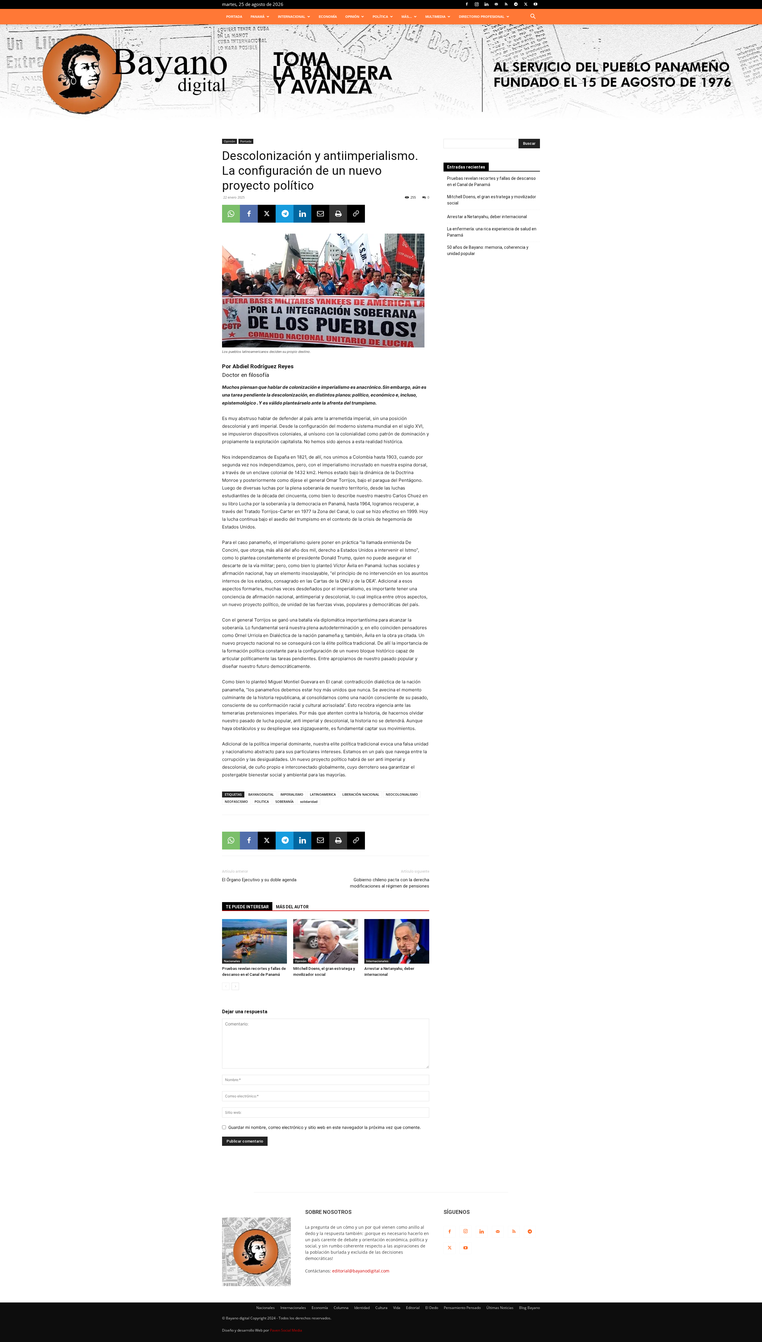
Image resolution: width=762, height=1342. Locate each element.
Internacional (291, 16)
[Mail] (496, 4)
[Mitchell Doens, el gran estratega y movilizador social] (325, 941)
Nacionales (232, 961)
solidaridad (309, 801)
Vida (396, 1307)
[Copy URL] (356, 214)
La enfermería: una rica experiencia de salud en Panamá (491, 231)
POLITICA (261, 801)
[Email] (320, 214)
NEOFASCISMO (236, 801)
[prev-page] (225, 986)
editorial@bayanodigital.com (360, 1271)
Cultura (381, 1307)
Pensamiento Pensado (462, 1307)
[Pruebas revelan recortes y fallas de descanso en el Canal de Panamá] (254, 941)
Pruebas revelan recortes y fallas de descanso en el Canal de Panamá (491, 181)
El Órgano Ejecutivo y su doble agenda (259, 879)
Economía (328, 16)
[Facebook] (466, 4)
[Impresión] (338, 214)
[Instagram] (476, 4)
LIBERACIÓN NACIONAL (360, 794)
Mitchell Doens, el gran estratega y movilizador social (491, 199)
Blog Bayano (529, 1307)
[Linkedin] (486, 4)
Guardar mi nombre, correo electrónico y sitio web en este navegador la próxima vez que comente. (324, 1127)
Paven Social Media (286, 1330)
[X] (525, 4)
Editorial (413, 1307)
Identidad (362, 1307)
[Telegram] (515, 4)
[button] (533, 17)
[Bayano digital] (381, 75)
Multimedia (435, 16)
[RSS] (506, 4)
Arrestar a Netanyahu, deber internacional (487, 216)
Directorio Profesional (482, 16)
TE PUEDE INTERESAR (247, 906)
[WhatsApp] (231, 214)
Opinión (352, 16)
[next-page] (235, 986)
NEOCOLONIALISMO (402, 794)
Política (380, 16)
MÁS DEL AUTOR (292, 906)
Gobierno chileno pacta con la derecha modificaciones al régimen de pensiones (389, 883)
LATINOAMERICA (323, 794)
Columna (341, 1307)
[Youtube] (535, 4)
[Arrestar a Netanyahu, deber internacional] (396, 941)
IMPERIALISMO (291, 794)
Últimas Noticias (499, 1307)
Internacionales (377, 961)
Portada (234, 16)
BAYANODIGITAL (261, 794)
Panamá (258, 16)
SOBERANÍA (284, 801)
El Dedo (431, 1307)
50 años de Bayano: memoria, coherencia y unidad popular (487, 250)
